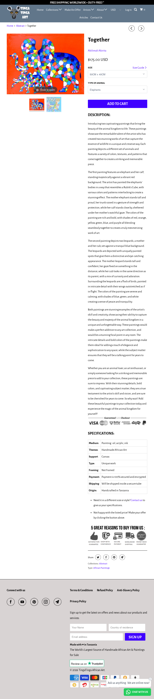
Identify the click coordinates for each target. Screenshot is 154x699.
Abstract (20, 26)
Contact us (136, 500)
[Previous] (132, 28)
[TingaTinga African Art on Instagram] (46, 602)
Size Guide (139, 67)
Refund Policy (105, 590)
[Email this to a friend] (122, 557)
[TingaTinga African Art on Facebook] (11, 602)
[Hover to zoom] (45, 63)
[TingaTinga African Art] (18, 12)
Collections (52, 9)
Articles (83, 17)
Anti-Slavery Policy (128, 590)
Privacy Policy (78, 601)
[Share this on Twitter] (97, 557)
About (100, 9)
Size (90, 67)
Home (40, 9)
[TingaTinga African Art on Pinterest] (35, 602)
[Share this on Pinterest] (113, 557)
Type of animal (96, 83)
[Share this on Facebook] (105, 557)
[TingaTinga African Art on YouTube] (23, 602)
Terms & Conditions (81, 590)
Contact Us (96, 17)
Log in (128, 9)
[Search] (135, 9)
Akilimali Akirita (97, 50)
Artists (87, 9)
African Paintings (101, 568)
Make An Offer (73, 9)
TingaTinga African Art (92, 670)
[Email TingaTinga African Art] (58, 602)
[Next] (141, 28)
